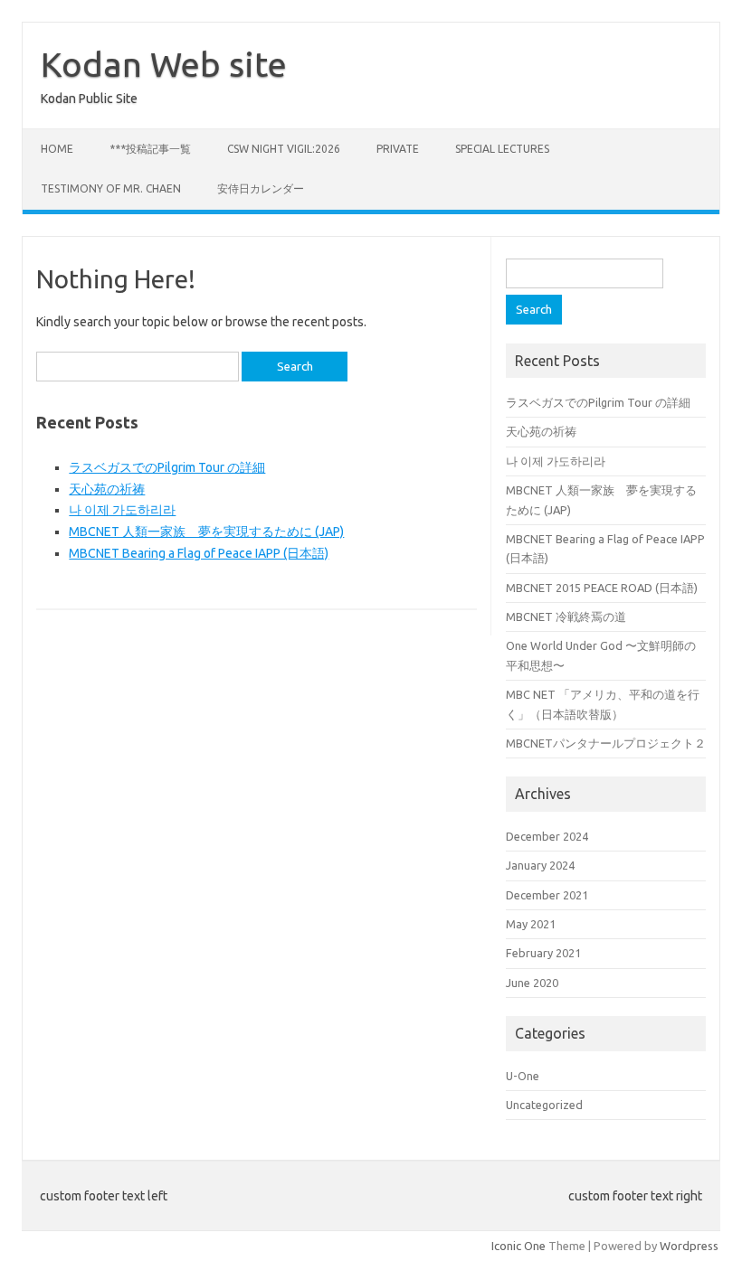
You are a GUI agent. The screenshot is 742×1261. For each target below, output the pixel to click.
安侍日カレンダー (260, 188)
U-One (522, 1075)
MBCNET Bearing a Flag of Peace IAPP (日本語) (198, 553)
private (397, 149)
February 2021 (543, 952)
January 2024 (540, 865)
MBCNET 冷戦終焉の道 (566, 616)
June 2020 (532, 982)
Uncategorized (544, 1104)
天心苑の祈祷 (107, 489)
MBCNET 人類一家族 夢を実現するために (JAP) (206, 531)
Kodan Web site (164, 64)
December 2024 (547, 836)
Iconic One (518, 1245)
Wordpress (689, 1245)
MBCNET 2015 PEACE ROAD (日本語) (602, 587)
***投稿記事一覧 (150, 149)
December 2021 (547, 895)
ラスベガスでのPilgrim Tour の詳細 (167, 467)
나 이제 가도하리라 (122, 510)
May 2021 (531, 924)
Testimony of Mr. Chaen (111, 188)
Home (57, 149)
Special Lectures (502, 149)
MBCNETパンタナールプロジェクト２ (606, 743)
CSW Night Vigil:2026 (283, 149)
